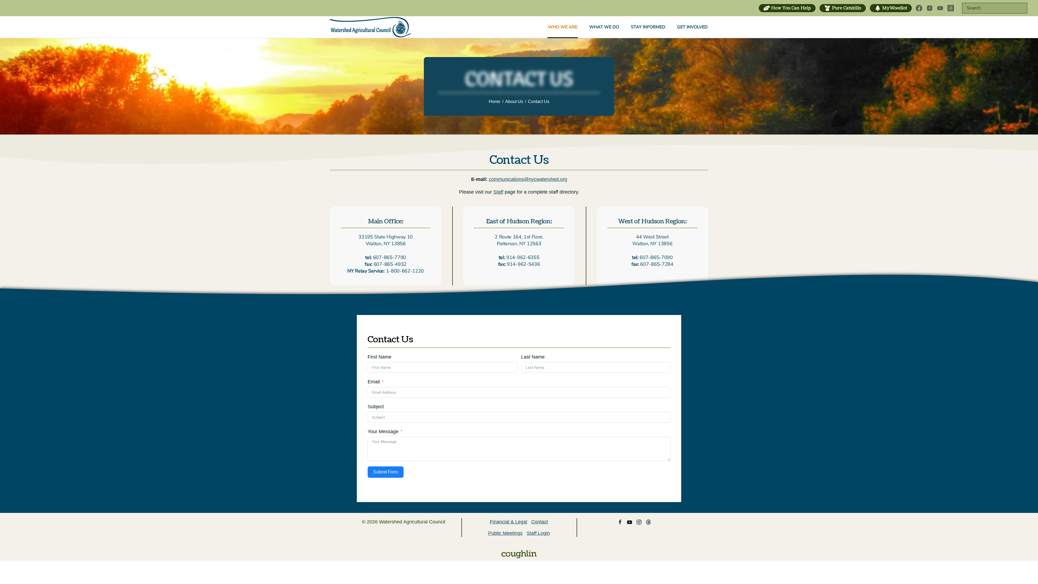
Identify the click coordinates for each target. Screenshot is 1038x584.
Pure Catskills (846, 8)
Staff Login (538, 533)
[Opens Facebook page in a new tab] (919, 8)
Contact (539, 522)
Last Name (533, 357)
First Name (379, 357)
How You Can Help (791, 8)
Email (374, 381)
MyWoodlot (894, 8)
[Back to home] (370, 27)
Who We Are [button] (562, 27)
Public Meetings (505, 533)
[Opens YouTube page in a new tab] (940, 8)
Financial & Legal (508, 522)
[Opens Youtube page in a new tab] (629, 522)
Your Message (383, 431)
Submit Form (385, 472)
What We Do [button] (604, 27)
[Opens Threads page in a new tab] (950, 8)
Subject (376, 406)
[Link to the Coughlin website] (519, 554)
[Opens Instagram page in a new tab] (929, 8)
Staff (498, 192)
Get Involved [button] (692, 27)
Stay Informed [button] (648, 27)
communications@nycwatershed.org (528, 179)
